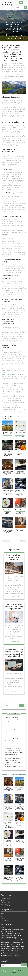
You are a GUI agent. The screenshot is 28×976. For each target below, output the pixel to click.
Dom (2, 915)
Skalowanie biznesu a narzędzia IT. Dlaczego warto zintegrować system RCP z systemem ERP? (13, 929)
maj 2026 (4, 904)
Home (8, 11)
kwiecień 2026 (5, 906)
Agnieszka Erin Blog (7, 3)
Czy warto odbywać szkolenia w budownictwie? (14, 557)
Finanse (3, 917)
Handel (3, 919)
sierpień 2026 (5, 898)
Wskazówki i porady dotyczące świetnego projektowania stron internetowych (14, 652)
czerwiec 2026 (5, 902)
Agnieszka (11, 37)
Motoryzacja (5, 920)
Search (25, 7)
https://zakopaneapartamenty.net (13, 374)
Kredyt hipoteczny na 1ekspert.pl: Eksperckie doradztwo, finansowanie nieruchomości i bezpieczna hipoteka (13, 740)
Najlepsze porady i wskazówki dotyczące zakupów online (14, 606)
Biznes (14, 11)
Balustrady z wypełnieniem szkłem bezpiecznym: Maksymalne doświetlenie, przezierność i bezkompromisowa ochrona (13, 762)
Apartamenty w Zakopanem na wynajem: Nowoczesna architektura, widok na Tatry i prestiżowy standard (13, 946)
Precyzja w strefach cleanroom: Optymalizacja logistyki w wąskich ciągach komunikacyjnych (12, 935)
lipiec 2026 (4, 900)
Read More (14, 596)
